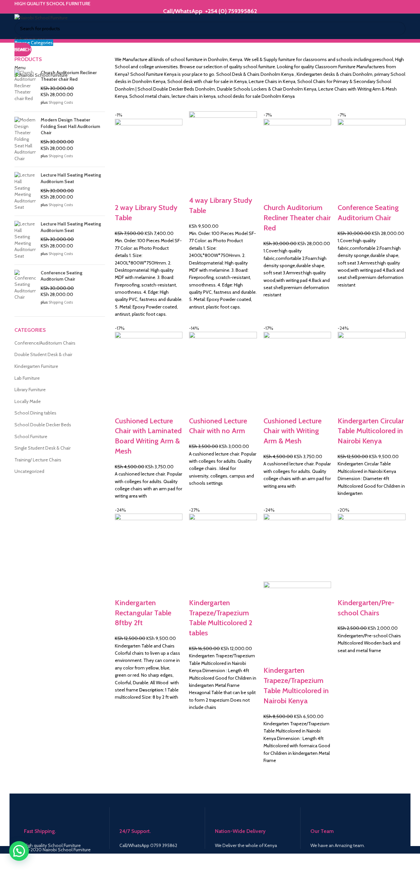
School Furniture (30, 436)
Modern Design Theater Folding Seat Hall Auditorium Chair (70, 126)
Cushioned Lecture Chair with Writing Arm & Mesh (292, 431)
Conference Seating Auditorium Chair (61, 276)
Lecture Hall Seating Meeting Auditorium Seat (71, 178)
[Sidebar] (8, 862)
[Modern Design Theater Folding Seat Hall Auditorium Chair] (25, 139)
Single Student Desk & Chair (42, 448)
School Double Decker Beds (42, 425)
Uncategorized (29, 471)
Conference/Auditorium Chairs (44, 343)
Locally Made (27, 401)
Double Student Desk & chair (43, 354)
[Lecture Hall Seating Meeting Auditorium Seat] (25, 191)
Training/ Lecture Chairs (37, 460)
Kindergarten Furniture (36, 366)
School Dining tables (35, 413)
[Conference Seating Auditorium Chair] (25, 288)
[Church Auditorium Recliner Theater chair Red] (25, 88)
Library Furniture (30, 390)
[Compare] (123, 194)
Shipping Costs (61, 102)
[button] (19, 851)
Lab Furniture (27, 378)
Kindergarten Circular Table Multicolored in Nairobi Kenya (371, 431)
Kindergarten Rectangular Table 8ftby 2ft (143, 612)
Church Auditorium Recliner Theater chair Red (297, 217)
